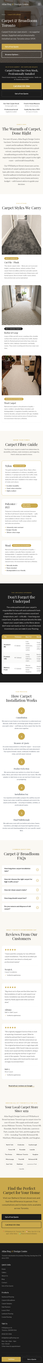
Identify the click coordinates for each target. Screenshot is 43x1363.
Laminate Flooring (7, 1314)
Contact (4, 1282)
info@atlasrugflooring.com (10, 1338)
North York (9, 1145)
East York (9, 1164)
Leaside (32, 1149)
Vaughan (35, 1154)
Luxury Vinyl (6, 1310)
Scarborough (33, 1145)
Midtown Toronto (22, 1154)
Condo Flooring (7, 1317)
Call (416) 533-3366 (21, 86)
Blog (3, 1279)
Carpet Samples (7, 1303)
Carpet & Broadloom (8, 1300)
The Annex (8, 1154)
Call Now (11, 1359)
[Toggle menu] (39, 4)
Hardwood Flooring (8, 1297)
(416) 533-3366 (7, 1334)
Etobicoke (21, 1145)
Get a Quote (31, 1359)
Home (4, 14)
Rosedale (22, 1149)
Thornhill (21, 1159)
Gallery (4, 1272)
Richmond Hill (32, 1159)
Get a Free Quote (11, 47)
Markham (20, 1164)
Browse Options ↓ (12, 54)
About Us (5, 1276)
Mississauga (10, 1159)
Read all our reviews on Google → (21, 1086)
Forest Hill (11, 1149)
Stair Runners (6, 1307)
